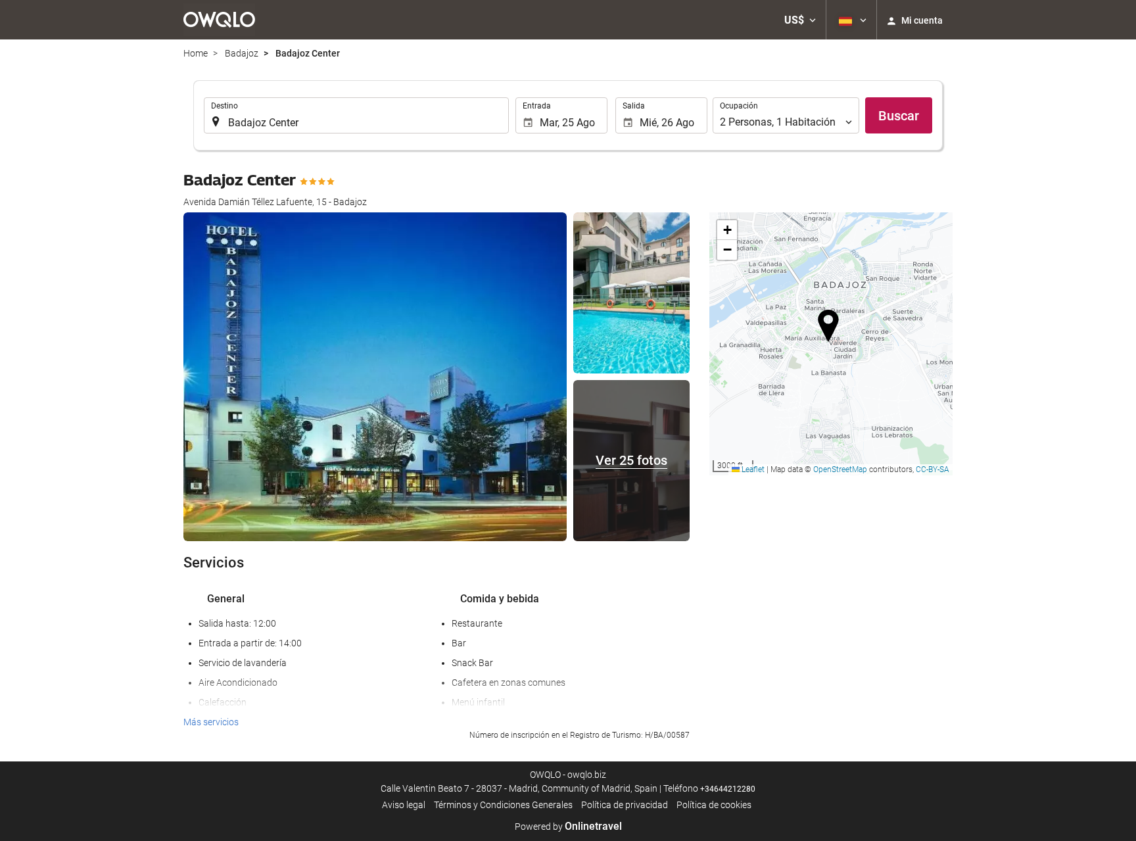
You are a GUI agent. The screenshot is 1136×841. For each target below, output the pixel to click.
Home (195, 53)
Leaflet (752, 469)
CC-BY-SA (932, 469)
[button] (800, 19)
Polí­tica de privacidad (624, 805)
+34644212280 (727, 789)
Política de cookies (713, 805)
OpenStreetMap (840, 469)
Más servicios (211, 722)
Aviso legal (403, 805)
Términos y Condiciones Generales (503, 805)
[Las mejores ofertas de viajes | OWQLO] (219, 19)
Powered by (568, 826)
